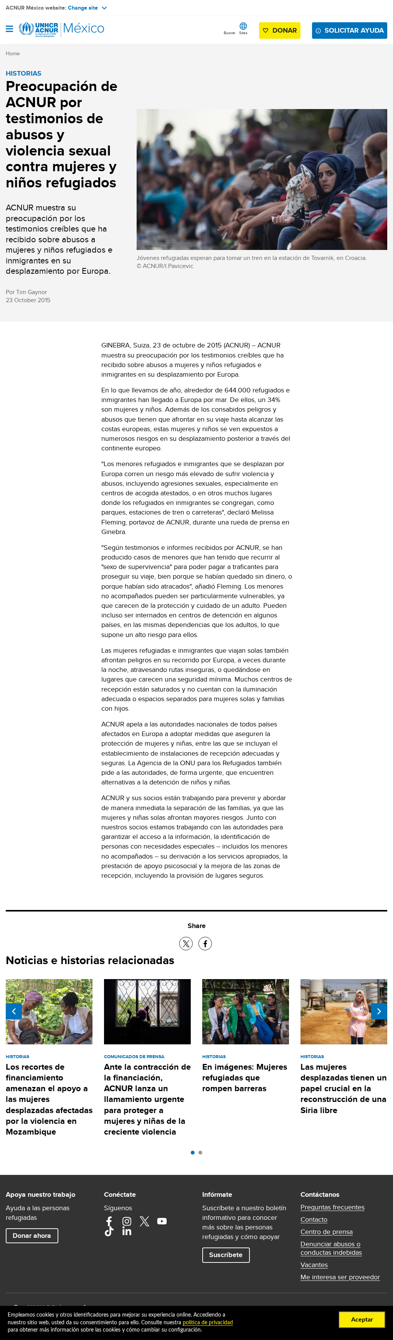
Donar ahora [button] (32, 1236)
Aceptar (362, 1320)
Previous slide (14, 1011)
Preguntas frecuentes (333, 1207)
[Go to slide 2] (202, 1154)
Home (13, 53)
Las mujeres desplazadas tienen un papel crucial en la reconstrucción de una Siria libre (344, 1088)
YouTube (162, 1221)
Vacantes (314, 1265)
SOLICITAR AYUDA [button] (354, 30)
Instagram (127, 1221)
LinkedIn (127, 1231)
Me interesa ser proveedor (340, 1277)
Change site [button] (83, 8)
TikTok (109, 1231)
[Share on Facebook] (205, 943)
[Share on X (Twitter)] (186, 943)
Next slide (379, 1011)
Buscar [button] (229, 32)
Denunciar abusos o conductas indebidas (331, 1248)
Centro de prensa (327, 1232)
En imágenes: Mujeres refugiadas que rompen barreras (244, 1077)
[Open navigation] (9, 30)
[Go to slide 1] (194, 1154)
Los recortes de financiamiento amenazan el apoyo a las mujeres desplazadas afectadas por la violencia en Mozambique (49, 1099)
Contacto (314, 1219)
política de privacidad (208, 1322)
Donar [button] (284, 30)
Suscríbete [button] (226, 1255)
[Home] (45, 30)
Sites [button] (243, 32)
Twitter (144, 1221)
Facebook (109, 1221)
